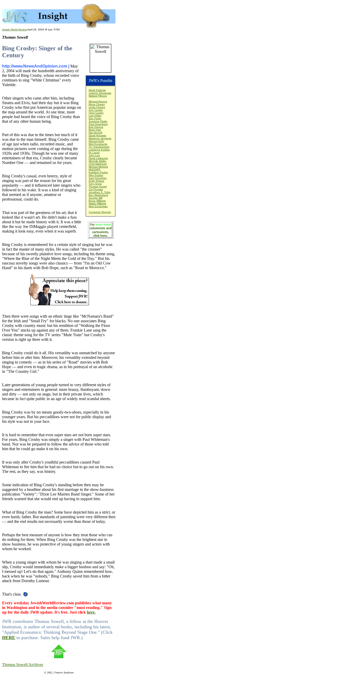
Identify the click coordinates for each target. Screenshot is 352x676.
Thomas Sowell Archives (22, 664)
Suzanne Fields (98, 121)
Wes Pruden (96, 175)
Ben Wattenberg (98, 195)
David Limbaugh (98, 158)
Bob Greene (96, 127)
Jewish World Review (14, 29)
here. (91, 612)
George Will (95, 197)
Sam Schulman (98, 178)
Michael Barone (98, 101)
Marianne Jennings (100, 138)
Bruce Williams (97, 200)
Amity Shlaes (96, 180)
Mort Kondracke (98, 144)
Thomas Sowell (98, 186)
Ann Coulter (96, 110)
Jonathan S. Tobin (100, 192)
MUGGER (94, 169)
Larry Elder (95, 115)
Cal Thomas (96, 189)
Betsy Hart (95, 129)
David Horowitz (97, 135)
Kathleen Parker (98, 172)
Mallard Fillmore (98, 95)
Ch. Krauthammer (99, 146)
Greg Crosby (96, 112)
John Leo (94, 155)
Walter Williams (97, 203)
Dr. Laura (94, 152)
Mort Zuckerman (98, 206)
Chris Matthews (98, 163)
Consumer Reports (100, 212)
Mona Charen (97, 104)
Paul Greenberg (98, 124)
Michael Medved (98, 166)
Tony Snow (95, 183)
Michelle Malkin (97, 161)
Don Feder (95, 118)
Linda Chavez (97, 107)
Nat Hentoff (95, 132)
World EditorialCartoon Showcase (100, 91)
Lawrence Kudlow (99, 149)
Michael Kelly (96, 141)
